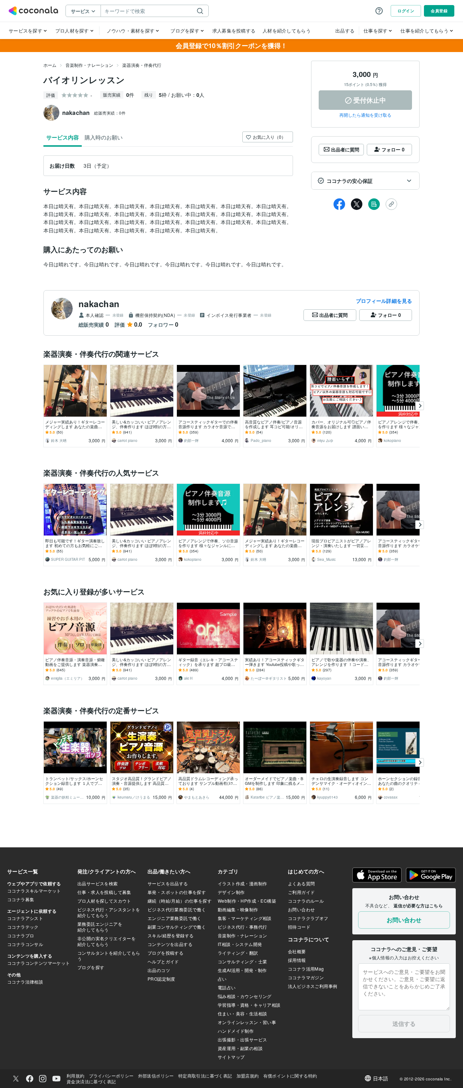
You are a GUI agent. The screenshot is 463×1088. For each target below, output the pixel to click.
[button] (365, 180)
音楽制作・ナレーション (89, 65)
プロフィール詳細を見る (384, 301)
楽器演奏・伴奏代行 (141, 65)
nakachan (98, 303)
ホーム (49, 65)
